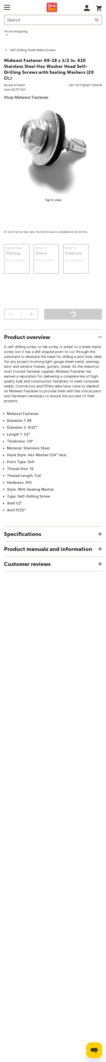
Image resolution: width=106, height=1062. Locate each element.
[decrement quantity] (10, 314)
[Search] (97, 20)
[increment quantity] (31, 314)
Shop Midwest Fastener (26, 97)
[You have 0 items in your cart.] (99, 7)
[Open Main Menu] (7, 7)
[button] (87, 8)
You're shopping (15, 31)
